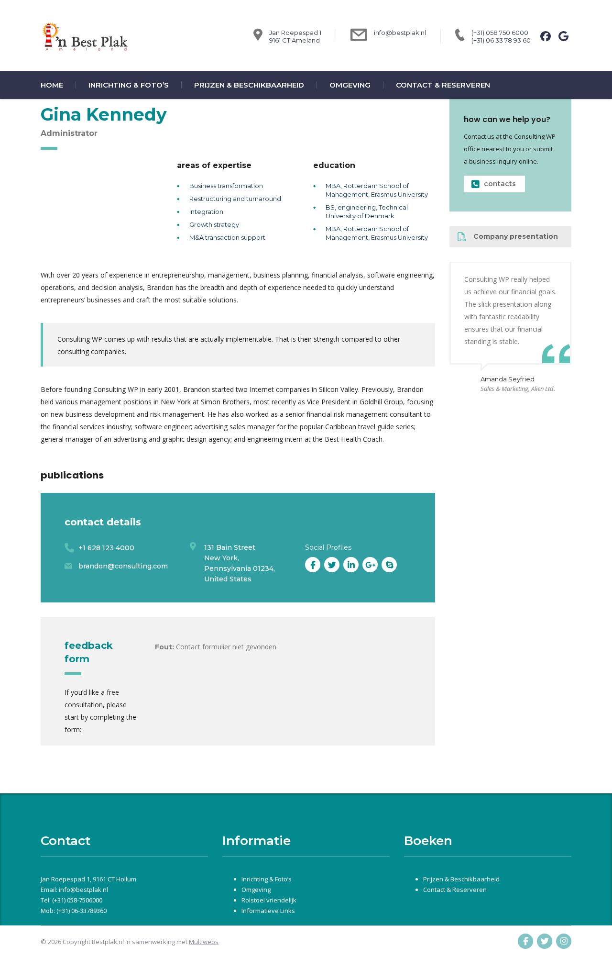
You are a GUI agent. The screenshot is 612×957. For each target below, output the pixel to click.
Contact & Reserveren (443, 85)
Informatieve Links (268, 910)
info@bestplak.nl (400, 32)
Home (52, 85)
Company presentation (515, 236)
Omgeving (350, 85)
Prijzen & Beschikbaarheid (249, 85)
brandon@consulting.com (123, 566)
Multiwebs (204, 941)
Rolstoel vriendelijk (268, 900)
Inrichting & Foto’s (128, 85)
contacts (500, 183)
